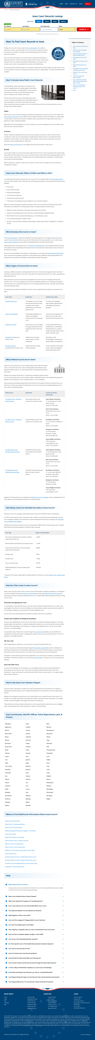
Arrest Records (31, 997)
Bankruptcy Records (32, 999)
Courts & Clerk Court (11, 853)
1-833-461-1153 (32, 4)
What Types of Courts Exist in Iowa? (80, 61)
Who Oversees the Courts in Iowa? (80, 58)
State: (60, 26)
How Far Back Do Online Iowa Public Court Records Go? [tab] (25, 958)
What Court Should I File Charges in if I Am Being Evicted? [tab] (26, 901)
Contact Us (73, 3)
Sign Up (88, 4)
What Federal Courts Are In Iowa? (79, 65)
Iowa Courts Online (10, 834)
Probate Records (52, 1002)
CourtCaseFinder (32, 48)
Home (61, 3)
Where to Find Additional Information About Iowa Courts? (79, 86)
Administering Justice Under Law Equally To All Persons (20, 831)
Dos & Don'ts (77, 1006)
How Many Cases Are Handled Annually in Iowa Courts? (80, 69)
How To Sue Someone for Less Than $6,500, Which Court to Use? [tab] (27, 906)
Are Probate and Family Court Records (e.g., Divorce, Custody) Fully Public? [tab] (31, 972)
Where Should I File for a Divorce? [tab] (18, 884)
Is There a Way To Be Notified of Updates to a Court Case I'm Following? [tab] (30, 967)
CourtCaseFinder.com (13, 4)
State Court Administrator (37, 245)
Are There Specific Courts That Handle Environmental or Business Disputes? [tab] (31, 944)
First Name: (7, 26)
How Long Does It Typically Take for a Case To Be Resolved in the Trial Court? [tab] (32, 929)
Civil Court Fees (37, 657)
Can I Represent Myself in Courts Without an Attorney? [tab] (25, 910)
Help (5, 1004)
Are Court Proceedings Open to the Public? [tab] (21, 925)
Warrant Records (52, 1008)
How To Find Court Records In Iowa (80, 47)
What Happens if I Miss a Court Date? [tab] (20, 915)
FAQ (5, 1001)
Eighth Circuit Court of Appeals (39, 497)
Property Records (52, 1004)
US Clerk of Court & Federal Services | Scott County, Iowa (21, 863)
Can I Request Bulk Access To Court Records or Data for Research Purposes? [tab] (31, 982)
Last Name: (25, 26)
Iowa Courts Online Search (11, 117)
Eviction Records (31, 1006)
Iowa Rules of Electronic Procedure (51, 593)
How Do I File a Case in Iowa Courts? (80, 73)
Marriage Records (52, 1001)
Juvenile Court (9, 337)
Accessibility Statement (79, 1008)
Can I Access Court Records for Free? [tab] (19, 948)
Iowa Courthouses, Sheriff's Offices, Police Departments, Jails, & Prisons (80, 81)
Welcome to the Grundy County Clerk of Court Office (20, 850)
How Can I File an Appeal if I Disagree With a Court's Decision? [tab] (27, 920)
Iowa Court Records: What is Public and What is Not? (80, 54)
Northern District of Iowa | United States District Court (20, 857)
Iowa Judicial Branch (12, 238)
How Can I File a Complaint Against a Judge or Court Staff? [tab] (26, 934)
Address (63, 21)
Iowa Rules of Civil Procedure (29, 593)
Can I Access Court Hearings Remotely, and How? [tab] (23, 939)
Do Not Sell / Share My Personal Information (82, 1003)
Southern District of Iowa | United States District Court (20, 860)
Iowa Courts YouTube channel (13, 827)
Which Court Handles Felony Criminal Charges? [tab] (22, 896)
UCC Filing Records (52, 1006)
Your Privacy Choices (79, 1001)
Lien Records (51, 999)
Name (39, 21)
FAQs (66, 3)
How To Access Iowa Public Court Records (79, 50)
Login (80, 3)
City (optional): (45, 26)
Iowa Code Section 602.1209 (55, 253)
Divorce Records (31, 1002)
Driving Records (31, 1004)
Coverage (6, 1002)
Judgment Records (31, 1008)
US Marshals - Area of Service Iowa (14, 867)
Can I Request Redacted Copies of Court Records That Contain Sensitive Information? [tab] (34, 977)
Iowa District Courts (10, 324)
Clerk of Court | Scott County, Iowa (15, 847)
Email (55, 21)
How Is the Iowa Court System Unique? (78, 76)
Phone (47, 21)
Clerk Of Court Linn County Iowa (14, 844)
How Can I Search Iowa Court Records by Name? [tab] (23, 953)
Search (82, 29)
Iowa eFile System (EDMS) (42, 648)
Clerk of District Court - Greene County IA (16, 840)
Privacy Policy (77, 999)
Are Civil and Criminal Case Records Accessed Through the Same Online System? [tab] (32, 963)
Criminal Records (31, 1001)
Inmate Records (52, 997)
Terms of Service (78, 997)
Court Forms (38, 632)
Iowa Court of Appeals (11, 314)
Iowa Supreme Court (11, 301)
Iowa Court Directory (16, 144)
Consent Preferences (86, 1034)
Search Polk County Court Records (14, 837)
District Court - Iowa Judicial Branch (15, 824)
